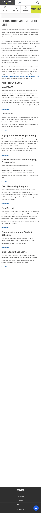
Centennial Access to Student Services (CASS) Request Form (20, 76)
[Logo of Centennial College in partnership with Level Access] (20, 490)
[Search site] (37, 2)
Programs (20, 500)
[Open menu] (36, 16)
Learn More (5, 109)
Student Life (20, 509)
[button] (15, 9)
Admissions (20, 505)
